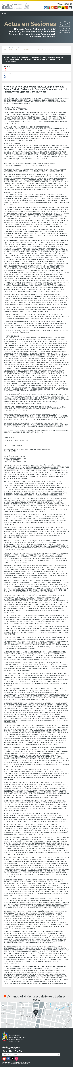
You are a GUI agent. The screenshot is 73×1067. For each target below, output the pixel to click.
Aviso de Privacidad (23, 1063)
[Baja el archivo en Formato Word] (5, 77)
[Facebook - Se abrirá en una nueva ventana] (8, 1059)
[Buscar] (58, 1054)
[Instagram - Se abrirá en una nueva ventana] (16, 1059)
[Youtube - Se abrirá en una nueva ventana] (4, 1059)
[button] (36, 1015)
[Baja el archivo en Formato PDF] (5, 69)
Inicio (5, 48)
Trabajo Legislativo (14, 48)
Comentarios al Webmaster (9, 1063)
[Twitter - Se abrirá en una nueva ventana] (12, 1059)
